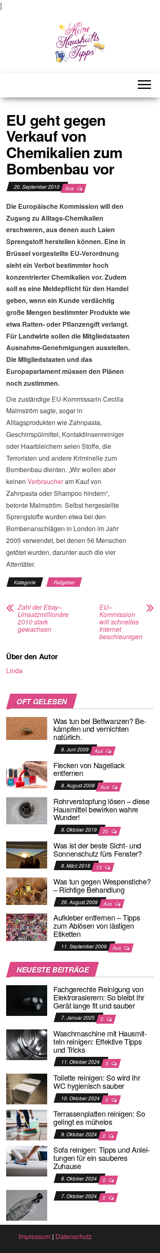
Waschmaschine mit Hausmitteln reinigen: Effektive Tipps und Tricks (100, 1041)
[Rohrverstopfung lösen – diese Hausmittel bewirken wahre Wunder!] (26, 809)
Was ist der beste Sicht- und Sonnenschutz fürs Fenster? (97, 849)
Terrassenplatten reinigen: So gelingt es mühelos (99, 1117)
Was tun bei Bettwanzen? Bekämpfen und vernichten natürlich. (99, 728)
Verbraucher (45, 481)
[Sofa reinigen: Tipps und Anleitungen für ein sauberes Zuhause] (26, 1160)
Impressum (34, 1236)
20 (106, 831)
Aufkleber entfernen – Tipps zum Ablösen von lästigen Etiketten (96, 925)
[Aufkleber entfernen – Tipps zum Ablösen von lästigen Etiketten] (26, 926)
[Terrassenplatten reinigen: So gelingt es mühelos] (26, 1124)
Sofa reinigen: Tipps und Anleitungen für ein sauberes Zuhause (101, 1157)
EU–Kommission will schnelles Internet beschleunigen (120, 622)
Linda (14, 670)
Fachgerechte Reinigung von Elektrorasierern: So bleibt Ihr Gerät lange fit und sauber (98, 997)
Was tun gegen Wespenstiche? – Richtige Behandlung (102, 885)
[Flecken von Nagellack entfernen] (26, 773)
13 (99, 867)
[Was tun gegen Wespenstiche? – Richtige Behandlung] (26, 890)
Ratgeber (64, 582)
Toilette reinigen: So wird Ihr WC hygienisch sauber (96, 1081)
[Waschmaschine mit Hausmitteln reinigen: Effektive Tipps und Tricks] (26, 1044)
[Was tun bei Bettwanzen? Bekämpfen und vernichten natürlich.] (26, 727)
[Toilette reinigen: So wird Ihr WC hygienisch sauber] (26, 1088)
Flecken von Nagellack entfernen (88, 769)
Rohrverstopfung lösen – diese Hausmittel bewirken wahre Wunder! (101, 809)
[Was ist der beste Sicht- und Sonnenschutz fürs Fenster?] (26, 854)
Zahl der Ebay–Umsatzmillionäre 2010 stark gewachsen (43, 618)
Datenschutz (73, 1236)
